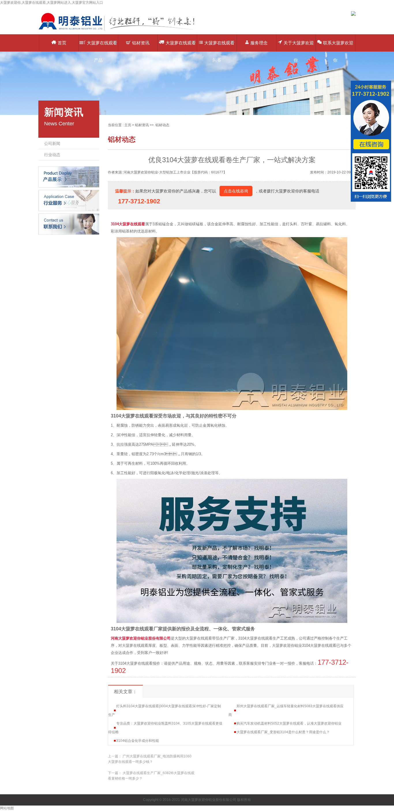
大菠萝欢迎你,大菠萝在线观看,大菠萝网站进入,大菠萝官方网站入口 (51, 3)
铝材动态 (162, 125)
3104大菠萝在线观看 (128, 224)
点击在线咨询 (236, 191)
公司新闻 (52, 143)
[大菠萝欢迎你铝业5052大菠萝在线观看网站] (120, 30)
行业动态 (52, 154)
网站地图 (7, 808)
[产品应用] (68, 200)
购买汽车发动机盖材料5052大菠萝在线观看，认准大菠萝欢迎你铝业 (289, 723)
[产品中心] (68, 176)
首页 (62, 42)
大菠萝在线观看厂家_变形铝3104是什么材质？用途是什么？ (283, 732)
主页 (127, 125)
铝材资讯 (140, 42)
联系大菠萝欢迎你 (338, 46)
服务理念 (259, 42)
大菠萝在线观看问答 (219, 46)
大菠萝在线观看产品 (102, 46)
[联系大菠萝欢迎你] (68, 223)
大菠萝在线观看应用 (181, 46)
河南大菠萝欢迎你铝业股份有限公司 (141, 638)
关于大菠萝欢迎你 (299, 46)
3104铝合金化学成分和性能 (137, 741)
